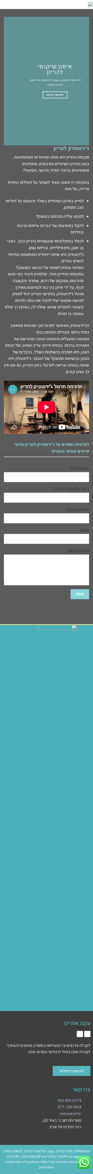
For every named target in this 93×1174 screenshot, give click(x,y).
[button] (38, 4)
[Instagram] (87, 1034)
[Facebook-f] (80, 1034)
